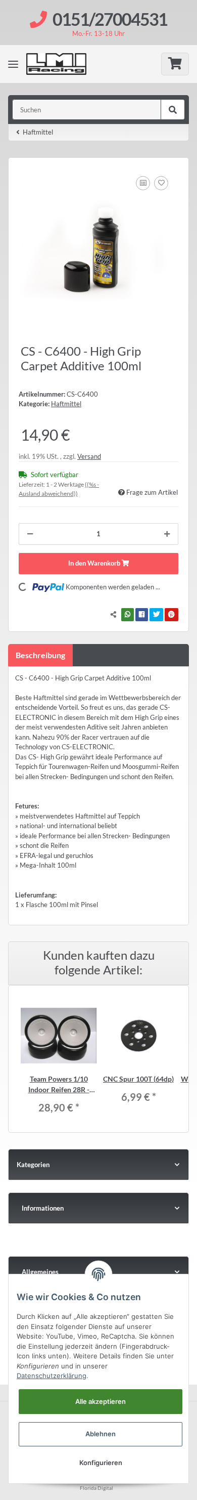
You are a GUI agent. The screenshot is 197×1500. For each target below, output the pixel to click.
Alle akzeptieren (100, 1401)
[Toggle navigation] (13, 64)
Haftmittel (66, 404)
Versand (89, 456)
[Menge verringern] (30, 534)
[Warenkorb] (175, 64)
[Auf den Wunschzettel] (161, 183)
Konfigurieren (100, 1463)
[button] (98, 1208)
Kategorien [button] (33, 1165)
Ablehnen (100, 1434)
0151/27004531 (110, 19)
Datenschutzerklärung (51, 1376)
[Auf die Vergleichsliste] (143, 183)
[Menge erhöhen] (167, 534)
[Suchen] (173, 109)
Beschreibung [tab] (40, 655)
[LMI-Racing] (64, 64)
